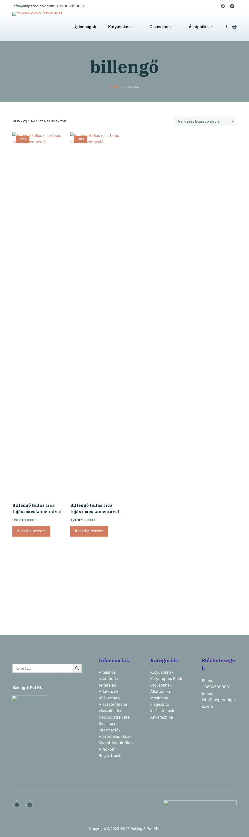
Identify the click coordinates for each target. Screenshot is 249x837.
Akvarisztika (161, 717)
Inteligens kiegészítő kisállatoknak (162, 704)
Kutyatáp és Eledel (167, 678)
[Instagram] (232, 6)
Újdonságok (84, 26)
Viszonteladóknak (115, 736)
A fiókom (107, 749)
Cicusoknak (161, 26)
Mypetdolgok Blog (116, 742)
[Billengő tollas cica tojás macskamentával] (37, 314)
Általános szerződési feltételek (109, 679)
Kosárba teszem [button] (31, 531)
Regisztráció (110, 755)
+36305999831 (70, 6)
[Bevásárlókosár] (234, 27)
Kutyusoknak (120, 26)
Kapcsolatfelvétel (115, 717)
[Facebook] (223, 6)
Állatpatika (199, 26)
